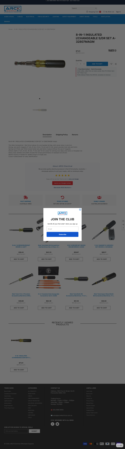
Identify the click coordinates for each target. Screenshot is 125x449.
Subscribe (62, 234)
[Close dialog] (80, 209)
